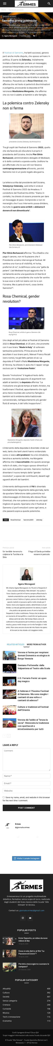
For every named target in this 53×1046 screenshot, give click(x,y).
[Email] (36, 44)
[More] (43, 44)
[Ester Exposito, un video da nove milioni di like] (9, 941)
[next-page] (8, 736)
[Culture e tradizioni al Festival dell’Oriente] (9, 710)
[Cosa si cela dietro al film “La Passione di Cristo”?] (9, 953)
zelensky (39, 520)
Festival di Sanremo (13, 52)
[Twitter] (11, 44)
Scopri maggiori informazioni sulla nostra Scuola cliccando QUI (26, 1035)
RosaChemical (16, 520)
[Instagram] (23, 918)
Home (3, 10)
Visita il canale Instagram (28, 858)
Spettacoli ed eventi (16, 10)
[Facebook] (5, 44)
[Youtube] (30, 918)
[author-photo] (26, 580)
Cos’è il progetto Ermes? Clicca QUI (25, 1032)
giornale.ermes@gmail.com (31, 910)
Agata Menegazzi (10, 36)
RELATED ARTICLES (15, 644)
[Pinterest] (18, 44)
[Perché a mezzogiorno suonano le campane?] (9, 967)
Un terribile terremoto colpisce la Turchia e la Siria (13, 554)
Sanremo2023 (28, 520)
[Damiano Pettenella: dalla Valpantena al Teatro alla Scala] (9, 668)
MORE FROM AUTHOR (36, 644)
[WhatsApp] (24, 44)
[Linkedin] (30, 44)
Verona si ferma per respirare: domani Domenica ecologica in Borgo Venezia (34, 655)
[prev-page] (4, 736)
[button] (4, 3)
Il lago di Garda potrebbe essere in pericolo (39, 553)
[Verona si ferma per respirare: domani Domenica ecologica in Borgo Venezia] (9, 655)
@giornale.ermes (22, 827)
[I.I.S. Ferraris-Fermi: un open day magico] (9, 681)
